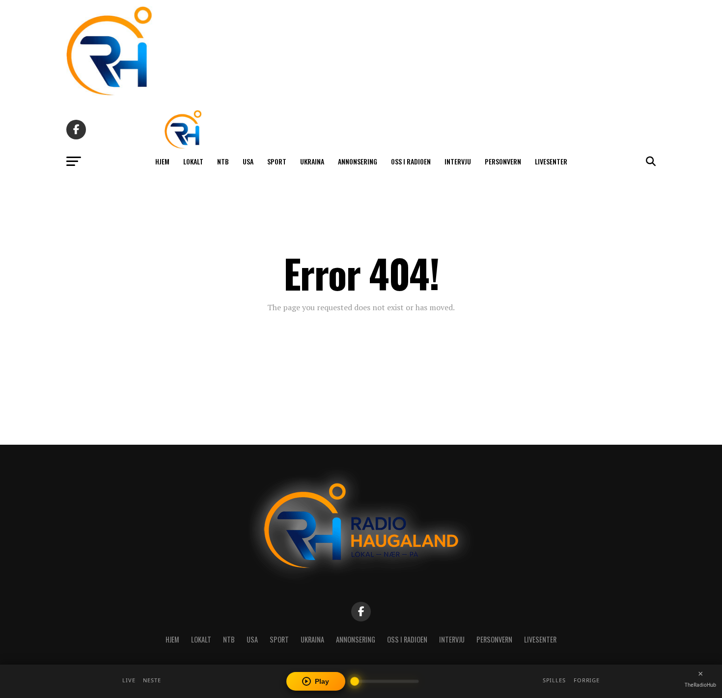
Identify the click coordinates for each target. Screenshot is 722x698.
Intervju (457, 161)
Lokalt (193, 161)
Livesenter (551, 161)
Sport (276, 161)
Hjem (162, 161)
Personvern (503, 161)
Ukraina (312, 161)
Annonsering (357, 161)
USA (248, 161)
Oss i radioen (411, 161)
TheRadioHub (700, 684)
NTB (223, 161)
